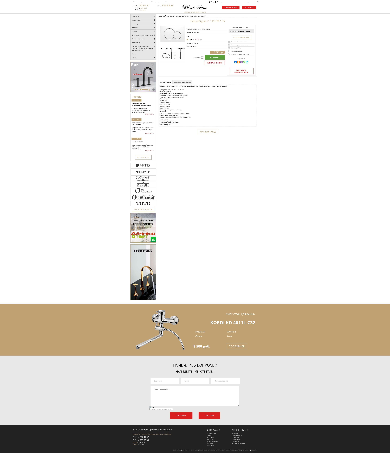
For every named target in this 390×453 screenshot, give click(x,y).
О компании (211, 434)
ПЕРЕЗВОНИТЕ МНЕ (241, 37)
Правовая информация (249, 450)
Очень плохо (230, 31)
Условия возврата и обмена (240, 54)
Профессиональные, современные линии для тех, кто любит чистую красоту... (143, 127)
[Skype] (247, 62)
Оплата (209, 435)
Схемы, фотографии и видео (182, 82)
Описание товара (165, 82)
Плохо (232, 31)
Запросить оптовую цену (241, 71)
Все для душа (136, 20)
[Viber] (241, 62)
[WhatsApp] (244, 62)
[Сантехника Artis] (143, 168)
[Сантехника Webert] (143, 187)
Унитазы (134, 31)
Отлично (237, 31)
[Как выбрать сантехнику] (143, 91)
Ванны (134, 54)
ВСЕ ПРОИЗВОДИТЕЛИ (143, 209)
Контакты (169, 2)
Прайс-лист (236, 437)
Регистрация (221, 2)
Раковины (135, 28)
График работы (236, 48)
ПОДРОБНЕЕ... (149, 114)
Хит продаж (249, 7)
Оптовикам (236, 439)
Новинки (210, 443)
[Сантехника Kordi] (143, 181)
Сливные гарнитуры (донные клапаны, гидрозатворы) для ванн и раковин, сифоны (143, 48)
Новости (235, 434)
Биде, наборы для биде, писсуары (142, 35)
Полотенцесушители (138, 39)
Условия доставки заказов (239, 45)
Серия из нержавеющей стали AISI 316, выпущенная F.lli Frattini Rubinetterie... (142, 145)
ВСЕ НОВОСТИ (143, 157)
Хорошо (235, 31)
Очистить (209, 415)
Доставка (210, 437)
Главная (162, 16)
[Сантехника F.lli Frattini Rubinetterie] (143, 200)
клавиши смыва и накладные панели (191, 16)
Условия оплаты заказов (239, 42)
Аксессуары (135, 24)
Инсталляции (136, 43)
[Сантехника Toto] (143, 206)
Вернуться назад (208, 132)
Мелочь (134, 58)
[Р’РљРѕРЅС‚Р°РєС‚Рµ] (235, 62)
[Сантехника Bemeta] (143, 175)
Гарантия (235, 441)
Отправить (181, 415)
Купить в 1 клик (214, 63)
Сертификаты (237, 435)
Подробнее (237, 346)
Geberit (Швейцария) (203, 29)
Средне (234, 31)
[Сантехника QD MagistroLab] (143, 193)
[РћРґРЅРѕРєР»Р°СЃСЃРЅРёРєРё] (238, 62)
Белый (192, 39)
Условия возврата (238, 443)
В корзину (215, 57)
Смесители (135, 16)
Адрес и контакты (236, 51)
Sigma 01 (196, 32)
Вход (212, 2)
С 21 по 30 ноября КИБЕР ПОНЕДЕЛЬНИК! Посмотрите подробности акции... (141, 108)
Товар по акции (230, 7)
